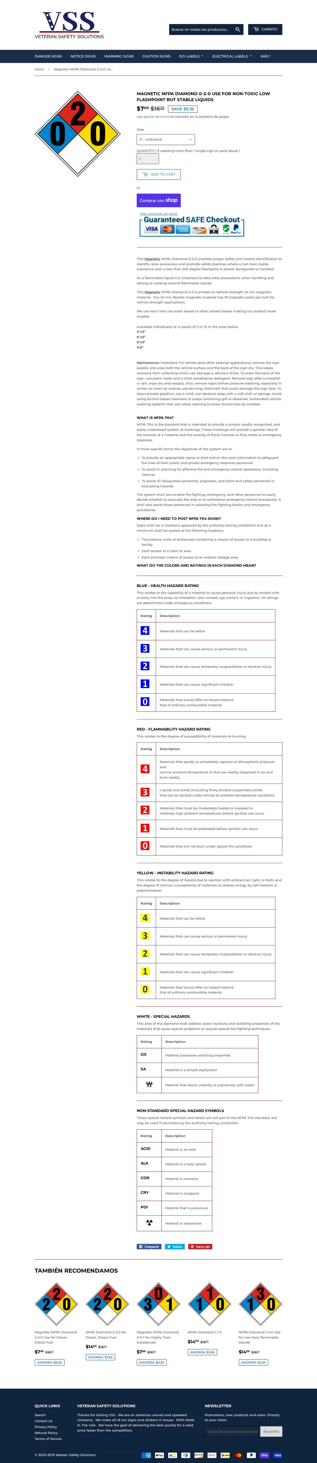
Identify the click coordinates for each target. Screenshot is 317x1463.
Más (264, 56)
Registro (271, 1432)
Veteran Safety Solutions (76, 1455)
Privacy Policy (46, 1427)
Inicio (39, 69)
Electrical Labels (230, 56)
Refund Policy (46, 1433)
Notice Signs (83, 56)
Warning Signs (119, 56)
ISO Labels (190, 56)
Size (140, 129)
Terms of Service (48, 1439)
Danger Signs (48, 56)
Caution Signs (156, 56)
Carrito (269, 29)
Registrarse (243, 18)
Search (40, 1415)
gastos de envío (156, 116)
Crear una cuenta (269, 18)
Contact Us (44, 1421)
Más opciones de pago (158, 214)
